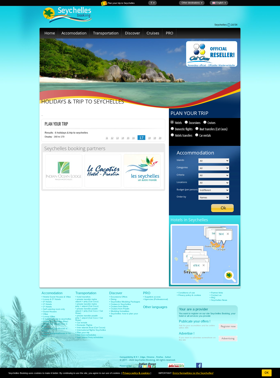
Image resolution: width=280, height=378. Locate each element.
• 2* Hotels (47, 306)
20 (160, 138)
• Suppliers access (151, 297)
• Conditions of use (186, 293)
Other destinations (191, 2)
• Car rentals (81, 322)
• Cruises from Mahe (118, 306)
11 (107, 138)
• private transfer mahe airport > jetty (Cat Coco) (86, 300)
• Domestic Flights (83, 325)
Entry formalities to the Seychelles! (193, 373)
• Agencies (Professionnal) (155, 299)
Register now (228, 326)
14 (123, 138)
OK (267, 372)
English (219, 2)
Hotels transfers (183, 135)
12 (112, 138)
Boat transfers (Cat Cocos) (214, 129)
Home (49, 33)
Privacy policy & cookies (136, 373)
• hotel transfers (82, 297)
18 (149, 138)
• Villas (45, 314)
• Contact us (215, 295)
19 (155, 138)
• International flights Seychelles (90, 330)
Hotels (178, 123)
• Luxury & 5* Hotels (51, 299)
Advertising (228, 338)
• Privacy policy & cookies (189, 295)
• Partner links (216, 293)
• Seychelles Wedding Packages (124, 302)
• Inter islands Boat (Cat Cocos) (90, 327)
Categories (182, 167)
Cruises (153, 33)
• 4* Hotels (47, 302)
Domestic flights (183, 129)
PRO (169, 33)
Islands (180, 159)
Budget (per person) (187, 189)
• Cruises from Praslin (119, 309)
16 (133, 138)
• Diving (112, 299)
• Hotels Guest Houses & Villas (56, 297)
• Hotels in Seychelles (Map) (55, 321)
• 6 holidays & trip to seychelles (56, 319)
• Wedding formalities (119, 311)
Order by (181, 196)
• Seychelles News (218, 300)
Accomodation (74, 33)
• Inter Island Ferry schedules (89, 337)
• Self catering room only (53, 309)
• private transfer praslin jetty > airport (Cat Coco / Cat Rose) (89, 317)
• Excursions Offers (118, 297)
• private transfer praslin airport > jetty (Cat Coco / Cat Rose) (89, 311)
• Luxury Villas (48, 316)
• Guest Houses (49, 311)
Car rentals (205, 135)
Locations (182, 182)
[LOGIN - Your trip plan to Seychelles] (90, 5)
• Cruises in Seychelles (120, 304)
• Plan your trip (82, 332)
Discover (132, 33)
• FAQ (212, 297)
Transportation (105, 33)
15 (128, 138)
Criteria (180, 174)
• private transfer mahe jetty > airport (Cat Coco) (86, 305)
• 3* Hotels (47, 304)
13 (117, 138)
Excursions (194, 123)
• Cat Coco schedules (85, 335)
